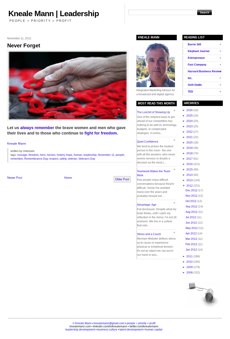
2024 (189, 121)
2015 (189, 169)
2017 (189, 158)
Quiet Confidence (147, 141)
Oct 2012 (191, 201)
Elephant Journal (198, 51)
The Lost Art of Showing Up (153, 112)
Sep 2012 (191, 206)
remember (17, 158)
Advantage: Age (146, 204)
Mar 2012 (191, 238)
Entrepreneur (196, 57)
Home (68, 177)
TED (190, 91)
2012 (189, 185)
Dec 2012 (191, 190)
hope (69, 154)
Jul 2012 (191, 217)
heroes (51, 154)
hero (43, 154)
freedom (34, 154)
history (61, 154)
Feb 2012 (191, 244)
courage (22, 154)
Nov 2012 (191, 195)
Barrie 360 (194, 44)
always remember (37, 127)
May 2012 (192, 228)
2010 (189, 261)
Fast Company (197, 64)
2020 (189, 142)
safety (63, 158)
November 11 (106, 154)
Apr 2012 (191, 233)
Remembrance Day (36, 158)
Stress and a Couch (149, 234)
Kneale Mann (16, 143)
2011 (189, 256)
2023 (189, 126)
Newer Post (14, 177)
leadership (90, 154)
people (120, 154)
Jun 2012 (191, 222)
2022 (189, 131)
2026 (189, 110)
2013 (189, 180)
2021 (189, 137)
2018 (189, 153)
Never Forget (23, 45)
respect (53, 158)
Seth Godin (195, 84)
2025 (189, 115)
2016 (189, 164)
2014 (189, 174)
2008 (189, 272)
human (78, 154)
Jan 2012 (191, 249)
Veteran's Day (86, 158)
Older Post (122, 179)
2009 (189, 267)
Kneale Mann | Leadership (53, 13)
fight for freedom (100, 133)
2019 (189, 148)
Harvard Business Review (204, 71)
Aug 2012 (191, 212)
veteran (72, 158)
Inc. (190, 78)
